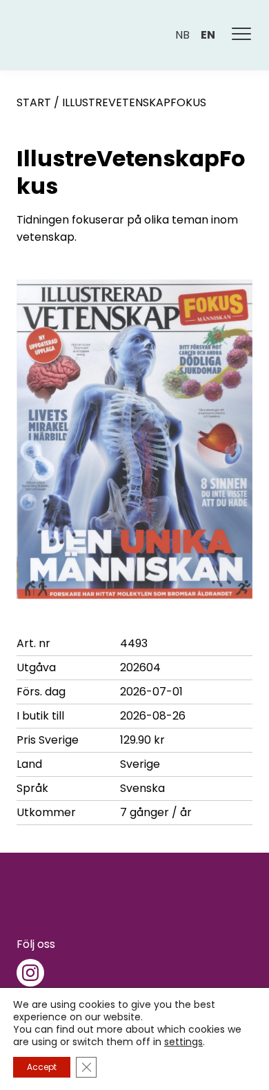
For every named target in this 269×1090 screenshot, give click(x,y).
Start (34, 102)
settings (183, 1042)
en (208, 35)
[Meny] (242, 35)
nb (182, 35)
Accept (42, 1067)
